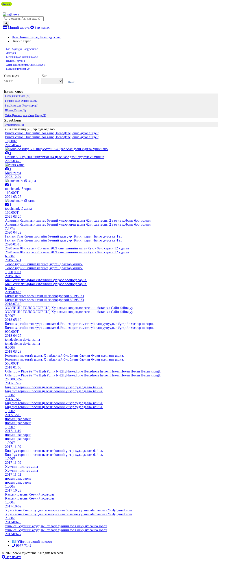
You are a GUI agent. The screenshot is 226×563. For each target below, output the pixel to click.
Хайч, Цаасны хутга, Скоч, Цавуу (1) (25, 115)
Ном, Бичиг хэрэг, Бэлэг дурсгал (36, 37)
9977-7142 (23, 545)
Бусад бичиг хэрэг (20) (17, 95)
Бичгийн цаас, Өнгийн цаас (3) (21, 100)
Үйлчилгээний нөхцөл (34, 541)
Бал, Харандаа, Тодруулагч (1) (21, 105)
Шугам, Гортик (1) (15, 110)
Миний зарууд (18, 27)
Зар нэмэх (42, 27)
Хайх (71, 82)
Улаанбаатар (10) (14, 124)
